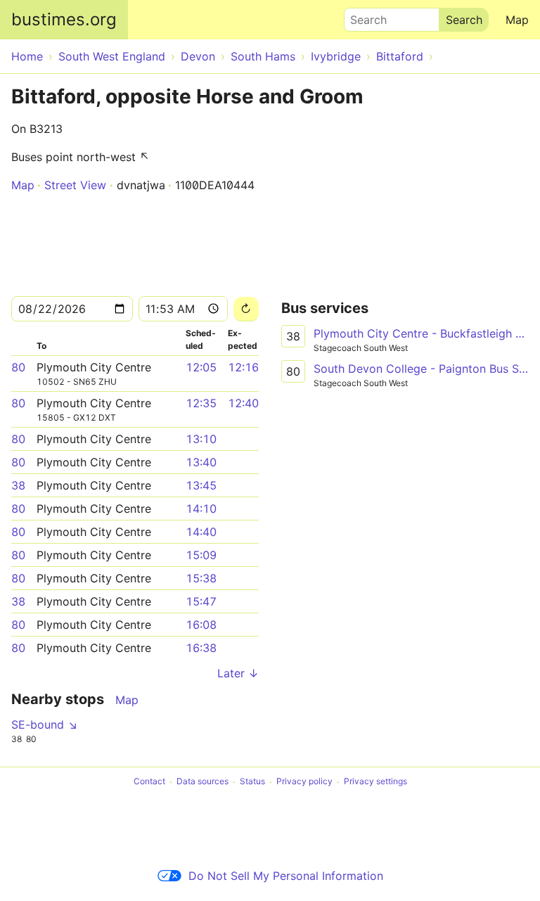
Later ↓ (238, 673)
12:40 (243, 403)
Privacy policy (304, 782)
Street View (75, 185)
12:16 (243, 367)
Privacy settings (375, 782)
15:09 (201, 555)
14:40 (201, 532)
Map (517, 20)
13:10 (201, 439)
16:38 (201, 648)
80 (18, 367)
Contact (149, 782)
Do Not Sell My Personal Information (285, 876)
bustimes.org (64, 19)
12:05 (201, 367)
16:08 (201, 625)
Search (362, 16)
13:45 (201, 485)
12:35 (201, 403)
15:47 (201, 601)
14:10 (201, 508)
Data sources (202, 782)
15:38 (201, 578)
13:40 (201, 462)
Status (252, 782)
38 (18, 485)
